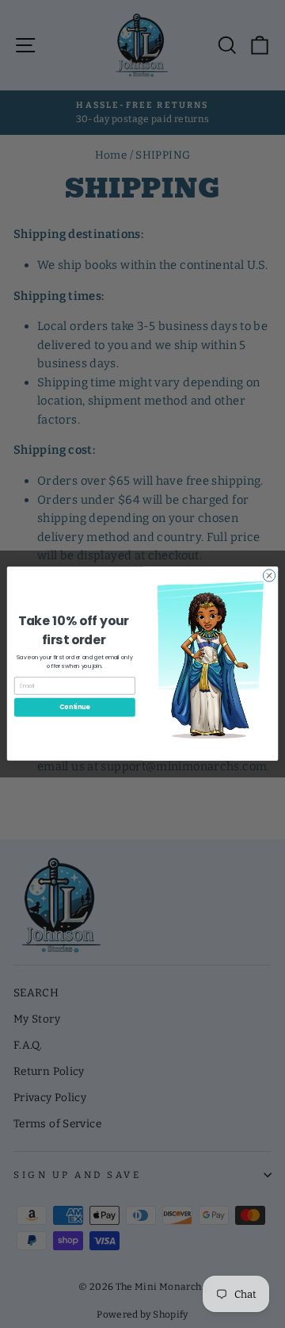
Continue (74, 707)
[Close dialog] (269, 575)
